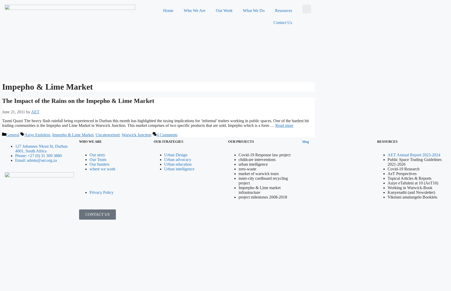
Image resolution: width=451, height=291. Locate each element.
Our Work (224, 10)
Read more (284, 125)
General (12, 135)
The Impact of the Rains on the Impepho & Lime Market (78, 100)
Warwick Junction (136, 135)
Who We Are (194, 10)
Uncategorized (108, 135)
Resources (283, 10)
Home (168, 10)
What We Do (254, 10)
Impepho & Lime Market (72, 135)
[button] (306, 9)
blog (305, 142)
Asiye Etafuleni (37, 135)
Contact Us (283, 22)
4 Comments (167, 135)
